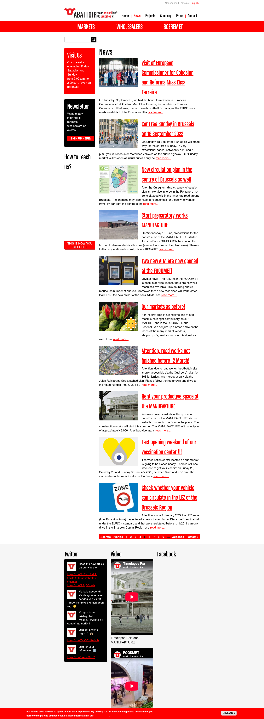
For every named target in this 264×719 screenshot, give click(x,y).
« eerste (105, 537)
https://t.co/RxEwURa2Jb (82, 574)
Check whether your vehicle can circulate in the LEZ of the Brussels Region (169, 497)
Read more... (155, 112)
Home (125, 15)
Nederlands (171, 2)
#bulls (70, 578)
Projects (150, 15)
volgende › (179, 537)
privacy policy (101, 715)
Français (184, 2)
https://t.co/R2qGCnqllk (81, 585)
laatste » (193, 537)
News (137, 15)
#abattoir (90, 578)
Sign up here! (81, 138)
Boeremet (173, 26)
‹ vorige (118, 537)
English (195, 2)
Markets (86, 26)
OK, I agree (229, 713)
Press (179, 15)
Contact (192, 15)
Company (165, 15)
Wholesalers (130, 26)
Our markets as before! (163, 306)
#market (72, 581)
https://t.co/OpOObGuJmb (83, 640)
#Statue (79, 578)
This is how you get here (79, 245)
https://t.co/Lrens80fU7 (81, 657)
